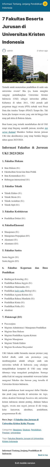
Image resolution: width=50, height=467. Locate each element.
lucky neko (20, 290)
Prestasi (5, 432)
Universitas (16, 432)
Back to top (43, 455)
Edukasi (26, 430)
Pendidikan (36, 430)
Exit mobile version (25, 463)
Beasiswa (17, 430)
